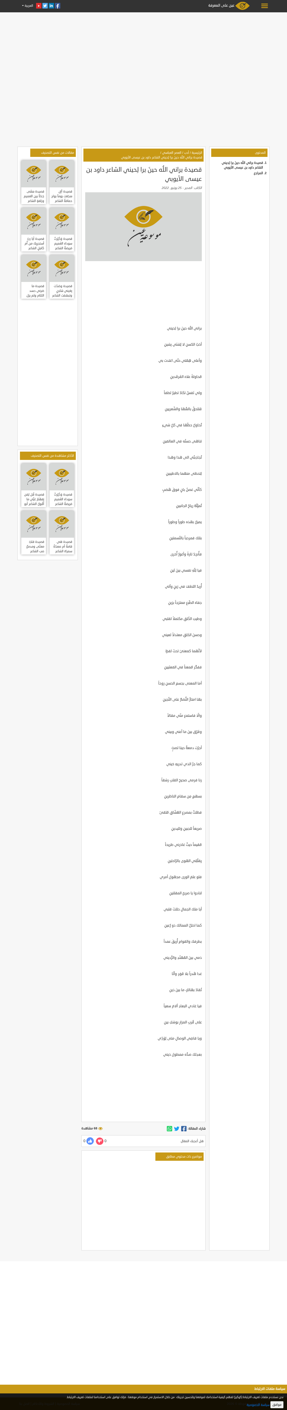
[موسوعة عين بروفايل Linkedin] (51, 5)
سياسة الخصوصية (258, 1405)
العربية (28, 6)
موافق (276, 1405)
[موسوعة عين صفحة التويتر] (45, 5)
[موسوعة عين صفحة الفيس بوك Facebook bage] (57, 5)
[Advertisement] (143, 45)
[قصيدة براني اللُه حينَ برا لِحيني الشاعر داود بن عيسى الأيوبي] (184, 1128)
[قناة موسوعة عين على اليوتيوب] (38, 5)
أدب (186, 153)
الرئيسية (197, 153)
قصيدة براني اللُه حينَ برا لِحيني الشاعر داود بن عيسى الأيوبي (161, 157)
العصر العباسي (171, 153)
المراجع (258, 173)
